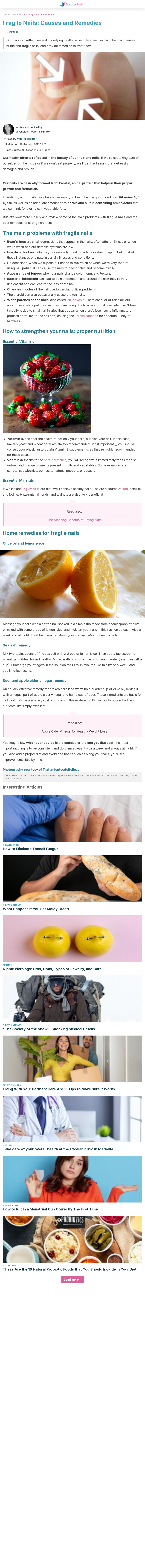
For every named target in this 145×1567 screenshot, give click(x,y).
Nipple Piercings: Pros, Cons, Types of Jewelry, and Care (52, 969)
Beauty (7, 965)
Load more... (72, 1279)
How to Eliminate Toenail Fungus (30, 849)
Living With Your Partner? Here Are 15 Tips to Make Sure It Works (59, 1089)
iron (125, 489)
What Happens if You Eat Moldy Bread (36, 909)
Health (7, 1145)
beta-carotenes (55, 460)
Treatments (11, 845)
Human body (10, 1205)
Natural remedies (13, 14)
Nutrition (9, 1265)
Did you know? (12, 905)
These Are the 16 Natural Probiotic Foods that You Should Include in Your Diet (70, 1269)
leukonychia (75, 300)
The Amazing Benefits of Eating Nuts (74, 520)
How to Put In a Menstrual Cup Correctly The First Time (50, 1209)
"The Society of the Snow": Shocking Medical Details (49, 1029)
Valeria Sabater (41, 131)
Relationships (12, 1085)
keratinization (84, 316)
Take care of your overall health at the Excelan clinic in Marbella (58, 1149)
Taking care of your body (40, 14)
